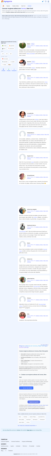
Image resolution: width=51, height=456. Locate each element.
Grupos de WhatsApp (27, 441)
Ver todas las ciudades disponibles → (27, 425)
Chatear (3, 70)
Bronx (20, 416)
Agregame (8, 1)
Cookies (38, 446)
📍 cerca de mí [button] (11, 48)
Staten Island (21, 422)
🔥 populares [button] (11, 45)
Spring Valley (21, 419)
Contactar (18, 446)
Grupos (8, 70)
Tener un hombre (31, 53)
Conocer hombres (15, 441)
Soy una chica (22, 231)
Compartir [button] (14, 70)
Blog (2, 450)
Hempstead (42, 419)
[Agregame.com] (3, 6)
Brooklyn (25, 416)
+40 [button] (2, 53)
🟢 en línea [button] (4, 45)
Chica (46, 82)
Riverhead (28, 419)
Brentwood (35, 419)
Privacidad (31, 446)
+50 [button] (6, 53)
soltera (35, 217)
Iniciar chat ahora (26, 388)
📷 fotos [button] (3, 48)
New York (45, 45)
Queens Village (33, 416)
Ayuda (12, 446)
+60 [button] (10, 53)
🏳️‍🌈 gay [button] (9, 64)
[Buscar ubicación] (46, 1)
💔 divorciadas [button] (5, 58)
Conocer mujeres (5, 441)
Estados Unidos (39, 45)
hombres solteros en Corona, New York (38, 405)
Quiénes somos (4, 446)
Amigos (33, 67)
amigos (36, 119)
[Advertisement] (25, 30)
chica (32, 162)
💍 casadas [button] (12, 61)
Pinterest (10, 450)
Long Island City (41, 416)
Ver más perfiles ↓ (45, 344)
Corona (27, 422)
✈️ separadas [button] (5, 61)
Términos (25, 446)
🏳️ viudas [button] (4, 64)
